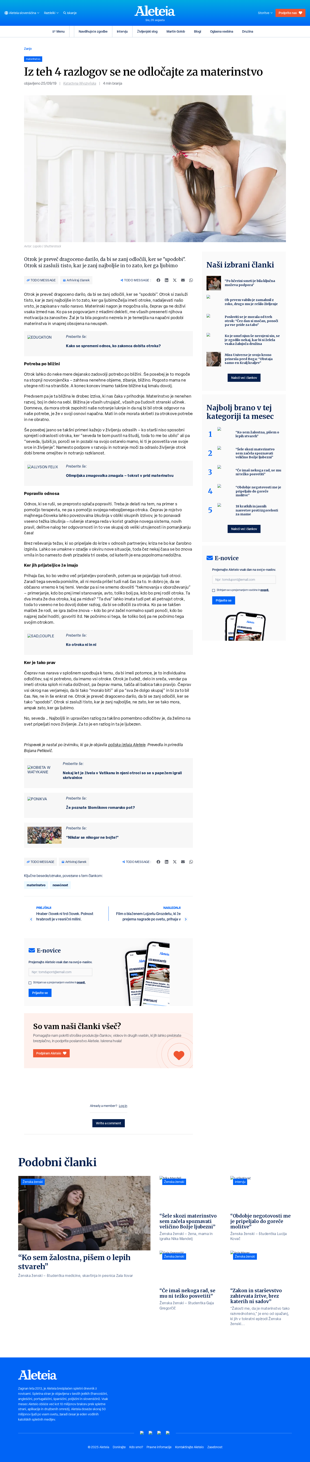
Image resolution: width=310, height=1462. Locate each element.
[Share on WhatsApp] (191, 280)
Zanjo (28, 48)
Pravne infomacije (159, 1447)
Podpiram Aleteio (48, 1053)
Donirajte (119, 1447)
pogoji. (81, 982)
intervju (240, 1182)
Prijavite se (40, 993)
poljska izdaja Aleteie (126, 744)
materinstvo (36, 885)
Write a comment (108, 1123)
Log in (123, 1106)
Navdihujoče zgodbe (93, 31)
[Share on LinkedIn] (166, 280)
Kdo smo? (136, 1447)
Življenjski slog (147, 31)
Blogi (197, 31)
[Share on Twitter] (175, 280)
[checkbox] (30, 983)
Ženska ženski (33, 1182)
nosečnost (60, 885)
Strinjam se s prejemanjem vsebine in (59, 982)
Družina (247, 31)
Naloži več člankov (244, 377)
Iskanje (72, 13)
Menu (61, 31)
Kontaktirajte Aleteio (189, 1447)
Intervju (122, 31)
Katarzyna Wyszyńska (79, 83)
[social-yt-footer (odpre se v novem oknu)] (142, 1433)
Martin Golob (176, 31)
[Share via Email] (183, 280)
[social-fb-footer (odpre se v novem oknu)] (151, 1433)
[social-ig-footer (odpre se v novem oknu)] (168, 1433)
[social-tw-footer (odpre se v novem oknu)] (159, 1433)
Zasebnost (214, 1447)
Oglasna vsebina (221, 31)
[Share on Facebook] (158, 280)
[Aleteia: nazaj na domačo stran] (155, 10)
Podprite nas (288, 13)
